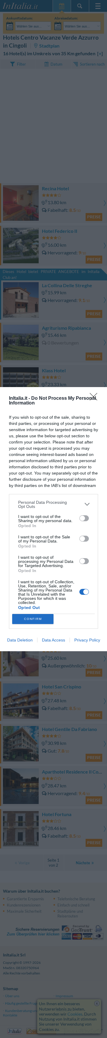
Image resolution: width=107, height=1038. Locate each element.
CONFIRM (33, 618)
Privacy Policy (87, 640)
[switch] (84, 518)
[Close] (95, 398)
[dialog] (53, 519)
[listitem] (53, 504)
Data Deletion (20, 640)
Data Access (53, 640)
